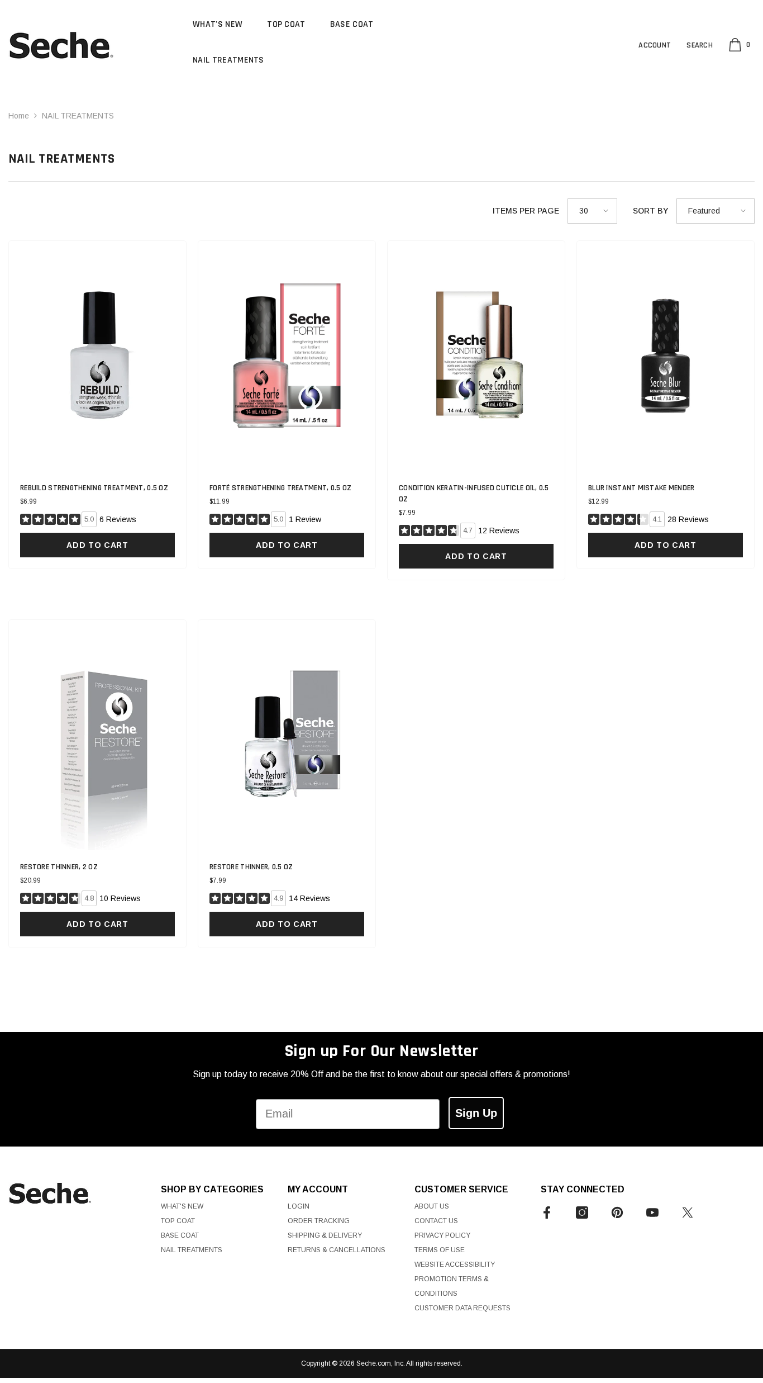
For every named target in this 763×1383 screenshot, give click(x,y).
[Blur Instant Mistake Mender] (665, 356)
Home (18, 115)
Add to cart (97, 545)
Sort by (650, 210)
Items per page (526, 210)
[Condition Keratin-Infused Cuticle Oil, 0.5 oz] (476, 356)
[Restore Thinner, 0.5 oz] (286, 735)
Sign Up (476, 1113)
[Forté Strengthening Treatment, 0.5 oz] (286, 356)
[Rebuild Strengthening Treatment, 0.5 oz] (97, 356)
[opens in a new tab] (546, 1212)
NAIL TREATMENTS (78, 115)
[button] (592, 211)
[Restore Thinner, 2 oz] (97, 735)
